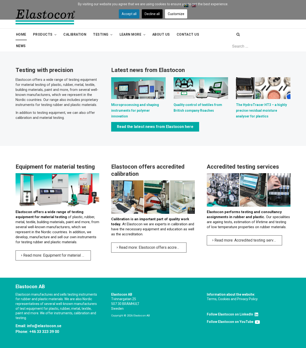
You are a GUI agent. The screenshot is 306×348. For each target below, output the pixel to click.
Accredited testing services (243, 166)
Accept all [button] (129, 14)
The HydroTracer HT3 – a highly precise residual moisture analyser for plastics (261, 110)
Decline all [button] (152, 14)
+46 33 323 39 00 (44, 331)
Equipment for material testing (55, 166)
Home (21, 34)
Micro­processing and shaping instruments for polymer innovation (135, 110)
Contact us (188, 34)
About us (161, 34)
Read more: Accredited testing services (247, 240)
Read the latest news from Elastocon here (155, 126)
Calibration (74, 34)
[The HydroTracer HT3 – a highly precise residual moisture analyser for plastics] (263, 88)
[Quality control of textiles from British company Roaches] (201, 88)
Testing (100, 34)
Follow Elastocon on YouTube (231, 322)
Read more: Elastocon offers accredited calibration (152, 247)
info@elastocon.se (44, 326)
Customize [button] (176, 14)
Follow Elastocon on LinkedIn (231, 314)
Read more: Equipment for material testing (56, 255)
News (21, 46)
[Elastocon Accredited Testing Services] (248, 190)
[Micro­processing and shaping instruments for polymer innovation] (138, 88)
